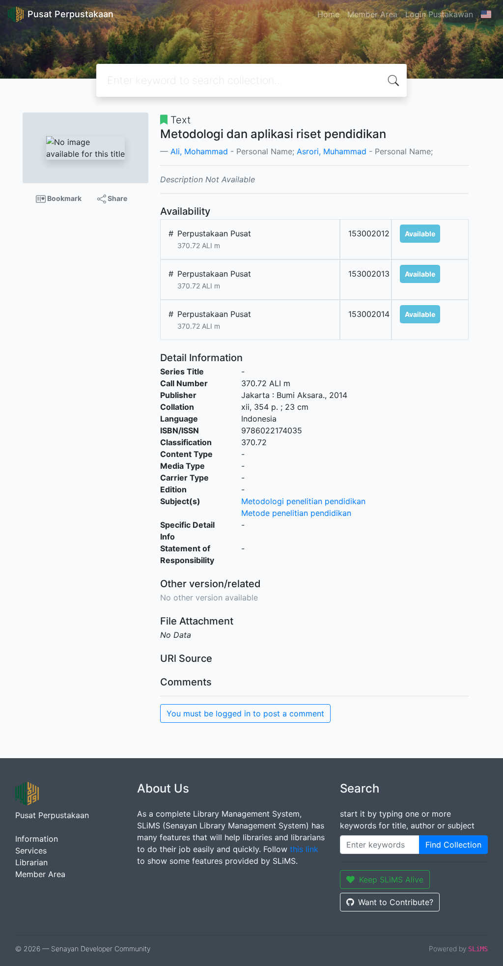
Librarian (31, 862)
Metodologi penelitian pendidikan (303, 501)
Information (36, 839)
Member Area (372, 14)
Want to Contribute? (395, 902)
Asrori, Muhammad (331, 151)
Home (328, 14)
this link (304, 849)
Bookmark (64, 198)
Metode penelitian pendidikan (296, 513)
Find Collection (453, 845)
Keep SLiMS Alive (391, 879)
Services (31, 850)
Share (116, 198)
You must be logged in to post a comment (245, 713)
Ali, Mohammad (199, 151)
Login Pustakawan (439, 14)
